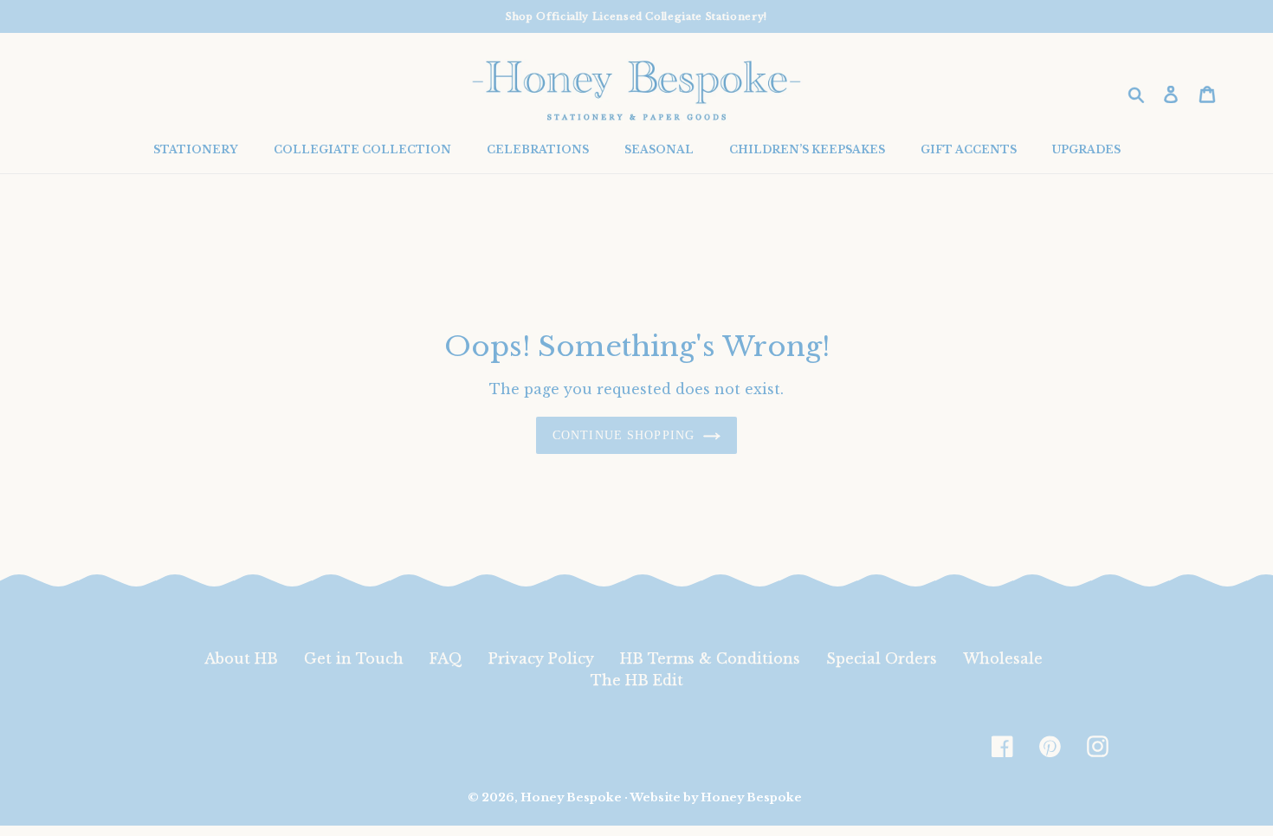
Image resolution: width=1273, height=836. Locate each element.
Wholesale (1003, 658)
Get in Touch (354, 658)
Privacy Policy (541, 658)
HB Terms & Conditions (710, 658)
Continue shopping (623, 435)
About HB (241, 658)
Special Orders (881, 658)
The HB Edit (637, 680)
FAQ (446, 658)
